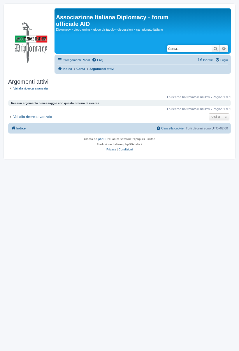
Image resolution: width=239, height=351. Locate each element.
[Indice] (31, 41)
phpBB (103, 139)
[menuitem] (97, 60)
